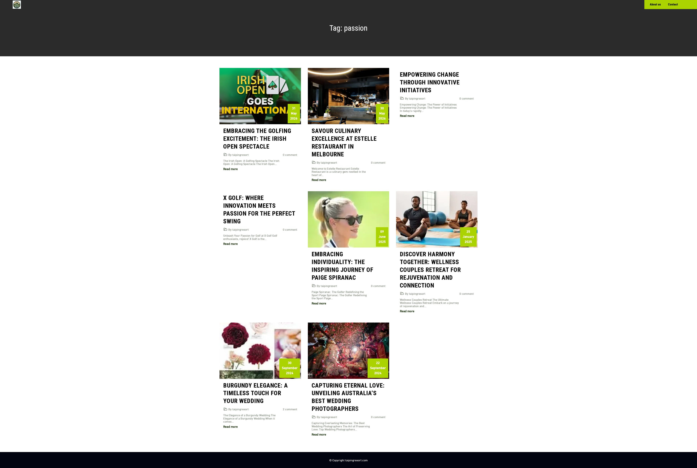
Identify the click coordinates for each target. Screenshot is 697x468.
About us (655, 4)
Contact (673, 4)
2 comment (290, 409)
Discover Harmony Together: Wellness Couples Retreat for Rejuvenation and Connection (430, 270)
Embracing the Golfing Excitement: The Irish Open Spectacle (257, 138)
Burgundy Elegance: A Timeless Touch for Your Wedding (255, 393)
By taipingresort (238, 154)
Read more (230, 168)
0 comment (290, 154)
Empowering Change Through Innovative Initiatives (430, 82)
